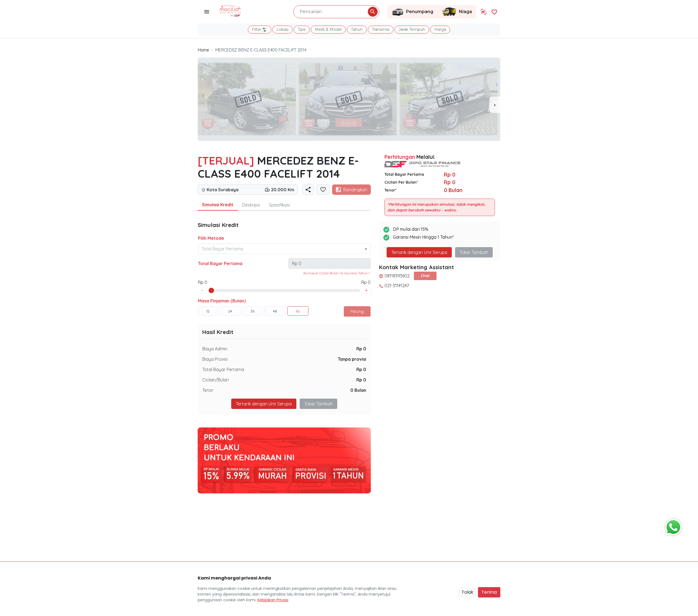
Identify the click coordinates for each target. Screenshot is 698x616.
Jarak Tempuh (412, 29)
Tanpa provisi (352, 359)
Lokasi (282, 29)
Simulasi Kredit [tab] (217, 204)
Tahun (357, 29)
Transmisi (380, 29)
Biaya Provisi (215, 359)
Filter (256, 29)
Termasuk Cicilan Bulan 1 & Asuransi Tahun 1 (336, 273)
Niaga (465, 11)
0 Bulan (358, 390)
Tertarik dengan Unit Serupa (419, 252)
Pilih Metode (211, 238)
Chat (425, 275)
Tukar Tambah (318, 403)
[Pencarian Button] (373, 12)
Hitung (357, 311)
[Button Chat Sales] (672, 525)
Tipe (302, 29)
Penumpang (419, 11)
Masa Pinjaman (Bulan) (222, 301)
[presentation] (494, 104)
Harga (440, 29)
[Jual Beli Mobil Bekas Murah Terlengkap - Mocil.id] (230, 10)
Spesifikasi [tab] (279, 205)
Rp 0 (361, 348)
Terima (489, 592)
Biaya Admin (214, 348)
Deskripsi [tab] (251, 205)
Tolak (467, 592)
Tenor (207, 390)
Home (203, 50)
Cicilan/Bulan (215, 380)
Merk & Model (328, 29)
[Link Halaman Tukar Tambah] (483, 11)
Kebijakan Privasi (272, 600)
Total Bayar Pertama (220, 263)
